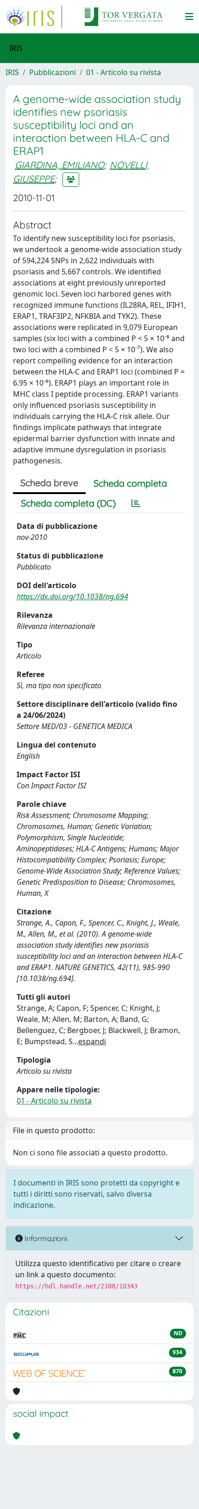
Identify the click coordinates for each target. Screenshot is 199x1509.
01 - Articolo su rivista (123, 72)
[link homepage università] (123, 17)
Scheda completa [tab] (130, 483)
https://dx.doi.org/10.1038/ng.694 (72, 596)
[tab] (136, 503)
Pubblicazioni (52, 72)
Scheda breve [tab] (49, 482)
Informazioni (45, 1238)
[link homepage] (34, 17)
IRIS (12, 72)
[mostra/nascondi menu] (189, 16)
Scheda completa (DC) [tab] (68, 503)
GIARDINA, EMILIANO (59, 165)
